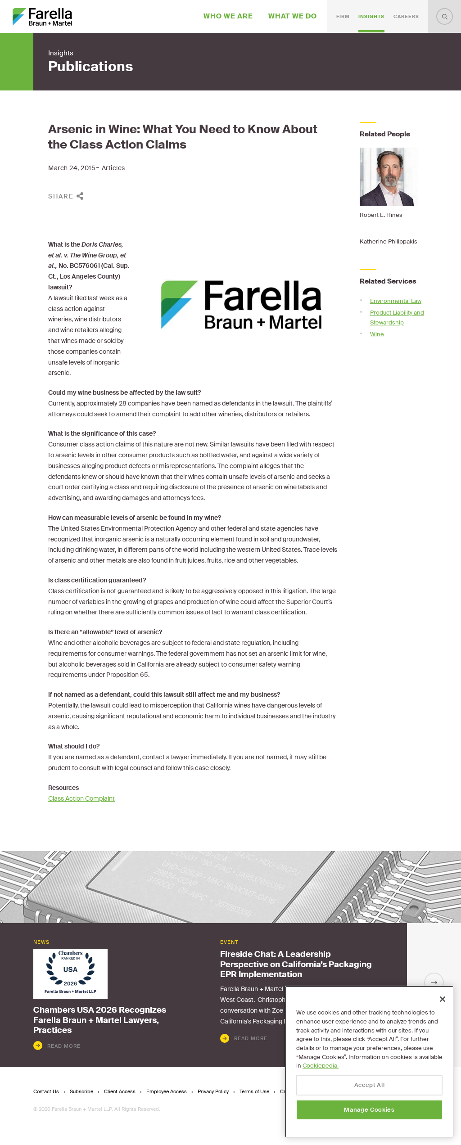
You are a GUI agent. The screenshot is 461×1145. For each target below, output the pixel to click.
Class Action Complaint (81, 798)
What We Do (292, 16)
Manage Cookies (369, 1109)
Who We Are (228, 16)
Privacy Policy (213, 1091)
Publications (90, 66)
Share (61, 196)
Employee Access (166, 1091)
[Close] (442, 999)
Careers (406, 16)
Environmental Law (395, 301)
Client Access (120, 1091)
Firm (342, 16)
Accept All (369, 1085)
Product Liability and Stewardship (397, 317)
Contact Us (46, 1091)
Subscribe (81, 1091)
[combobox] (444, 16)
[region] (369, 1062)
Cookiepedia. (321, 1065)
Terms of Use (254, 1091)
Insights (371, 16)
